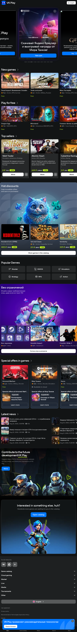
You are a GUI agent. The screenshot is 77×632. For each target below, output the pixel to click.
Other (3, 595)
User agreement (5, 608)
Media (3, 587)
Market (4, 579)
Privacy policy (5, 611)
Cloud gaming (6, 575)
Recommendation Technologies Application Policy (15, 614)
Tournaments (6, 591)
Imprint (3, 618)
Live (2, 583)
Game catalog (6, 571)
